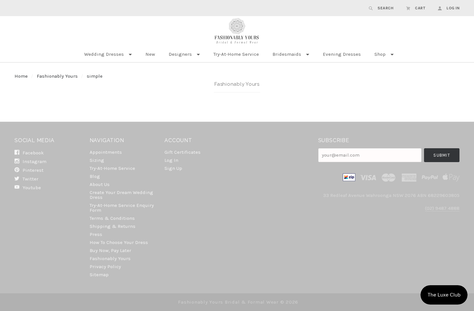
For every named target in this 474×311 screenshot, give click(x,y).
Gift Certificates (182, 152)
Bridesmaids (286, 54)
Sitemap (99, 274)
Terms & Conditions (112, 218)
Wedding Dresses (104, 54)
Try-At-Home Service (236, 54)
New (150, 54)
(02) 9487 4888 (442, 208)
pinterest (32, 170)
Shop (380, 54)
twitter (29, 179)
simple (95, 76)
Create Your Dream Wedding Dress (121, 195)
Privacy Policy (105, 266)
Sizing (97, 160)
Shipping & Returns (112, 226)
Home (21, 76)
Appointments (106, 152)
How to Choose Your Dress (119, 242)
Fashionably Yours (58, 76)
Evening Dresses (342, 54)
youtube (31, 187)
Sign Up (173, 168)
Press (96, 234)
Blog (95, 176)
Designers (180, 54)
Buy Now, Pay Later (110, 250)
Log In (171, 160)
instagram (33, 161)
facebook (32, 153)
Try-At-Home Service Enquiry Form (122, 207)
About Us (100, 184)
